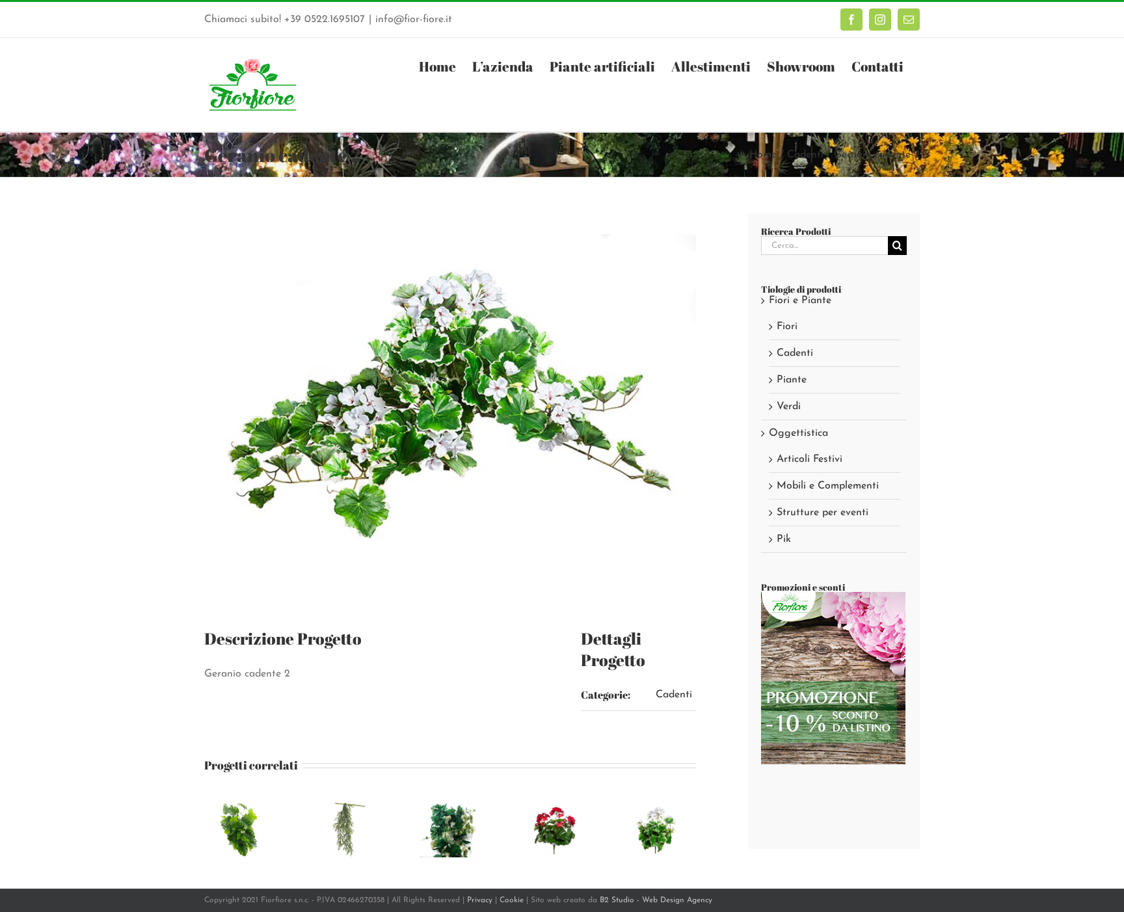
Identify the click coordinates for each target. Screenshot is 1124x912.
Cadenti (674, 695)
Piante (792, 380)
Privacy (479, 900)
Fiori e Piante (800, 300)
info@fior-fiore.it (413, 19)
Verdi (789, 406)
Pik (784, 539)
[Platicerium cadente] (346, 804)
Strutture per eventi (822, 512)
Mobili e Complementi (828, 486)
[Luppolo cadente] (450, 804)
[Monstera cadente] (242, 804)
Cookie (512, 900)
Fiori (787, 326)
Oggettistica (798, 433)
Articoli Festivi (809, 459)
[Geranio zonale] (554, 804)
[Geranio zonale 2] (658, 804)
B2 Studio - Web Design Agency (656, 900)
